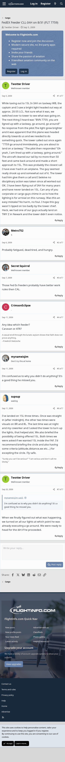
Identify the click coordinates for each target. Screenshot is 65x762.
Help (4, 700)
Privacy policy (8, 695)
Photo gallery (39, 636)
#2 (58, 242)
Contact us (6, 683)
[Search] (61, 4)
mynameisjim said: (13, 497)
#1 (58, 95)
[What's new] (55, 4)
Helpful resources (41, 641)
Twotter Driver (11, 27)
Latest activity (11, 641)
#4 (58, 317)
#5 (58, 368)
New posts (10, 627)
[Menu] (4, 4)
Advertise (6, 711)
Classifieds (38, 632)
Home (4, 706)
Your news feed (12, 636)
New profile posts (13, 632)
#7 (58, 489)
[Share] (54, 96)
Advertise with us (41, 627)
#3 (58, 277)
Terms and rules (9, 689)
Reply (60, 220)
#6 (58, 408)
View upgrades (13, 664)
